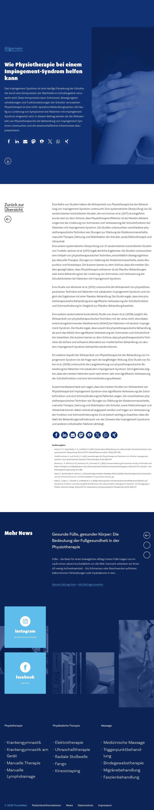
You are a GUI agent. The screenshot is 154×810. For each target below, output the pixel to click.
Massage (106, 725)
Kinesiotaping (67, 770)
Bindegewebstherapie (123, 762)
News (69, 805)
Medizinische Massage (124, 742)
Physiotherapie (14, 725)
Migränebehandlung (121, 770)
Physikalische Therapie (66, 725)
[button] (8, 141)
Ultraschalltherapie (72, 749)
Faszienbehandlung (121, 777)
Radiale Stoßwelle (71, 756)
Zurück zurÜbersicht (14, 207)
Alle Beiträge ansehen (90, 562)
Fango (60, 763)
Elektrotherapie (69, 742)
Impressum (105, 805)
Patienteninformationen (46, 805)
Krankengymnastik (24, 742)
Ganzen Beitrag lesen (64, 562)
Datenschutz (85, 805)
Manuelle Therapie (23, 762)
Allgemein (14, 48)
